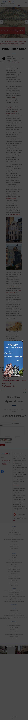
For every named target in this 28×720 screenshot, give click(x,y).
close (22, 341)
